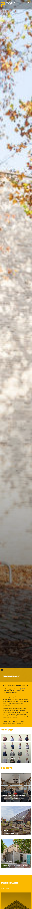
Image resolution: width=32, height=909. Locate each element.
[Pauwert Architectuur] (8, 5)
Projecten (7, 768)
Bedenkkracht (9, 882)
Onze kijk (5, 888)
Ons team (6, 729)
